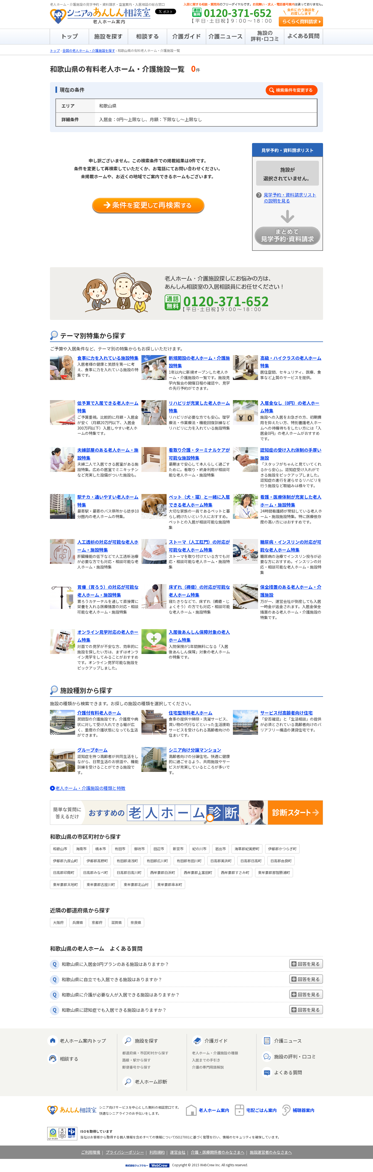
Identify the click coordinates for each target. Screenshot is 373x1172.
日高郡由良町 (281, 860)
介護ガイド (216, 1040)
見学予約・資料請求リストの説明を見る (290, 197)
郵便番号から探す (136, 1067)
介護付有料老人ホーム (99, 712)
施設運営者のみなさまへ (271, 1152)
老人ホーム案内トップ (83, 1040)
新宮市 (178, 848)
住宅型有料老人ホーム (190, 712)
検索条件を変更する (292, 90)
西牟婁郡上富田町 (198, 872)
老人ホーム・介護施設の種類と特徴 (90, 788)
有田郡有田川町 (189, 860)
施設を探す (146, 1040)
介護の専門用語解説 (208, 1067)
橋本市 (100, 848)
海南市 (81, 848)
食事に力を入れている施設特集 (107, 358)
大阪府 (58, 922)
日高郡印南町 (63, 872)
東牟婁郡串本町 (169, 884)
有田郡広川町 (157, 860)
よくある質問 (288, 1072)
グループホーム (92, 749)
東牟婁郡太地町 (65, 884)
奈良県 (136, 922)
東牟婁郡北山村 (136, 884)
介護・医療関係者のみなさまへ (217, 1152)
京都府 (97, 922)
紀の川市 (199, 848)
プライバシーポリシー (125, 1152)
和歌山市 (60, 848)
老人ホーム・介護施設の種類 (215, 1053)
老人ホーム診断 (151, 1081)
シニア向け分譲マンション (195, 749)
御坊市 (139, 848)
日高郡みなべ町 (95, 872)
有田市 (120, 848)
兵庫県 (77, 922)
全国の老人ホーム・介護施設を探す (89, 50)
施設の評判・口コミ (295, 1056)
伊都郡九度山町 (65, 860)
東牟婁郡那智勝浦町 (274, 872)
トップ (55, 50)
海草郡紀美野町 (247, 848)
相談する (69, 1058)
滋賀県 (116, 922)
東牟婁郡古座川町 (101, 884)
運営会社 (177, 1152)
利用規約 (157, 1152)
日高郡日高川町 (129, 872)
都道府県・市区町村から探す (145, 1053)
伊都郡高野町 (97, 860)
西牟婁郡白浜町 (162, 872)
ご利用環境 (90, 1152)
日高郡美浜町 (221, 860)
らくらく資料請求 (301, 21)
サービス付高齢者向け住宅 (286, 712)
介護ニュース (288, 1040)
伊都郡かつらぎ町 (282, 848)
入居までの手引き (206, 1060)
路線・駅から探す (136, 1060)
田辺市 (158, 848)
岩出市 (220, 848)
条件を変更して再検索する (148, 206)
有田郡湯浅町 (127, 860)
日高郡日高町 (251, 860)
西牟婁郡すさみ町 (235, 872)
